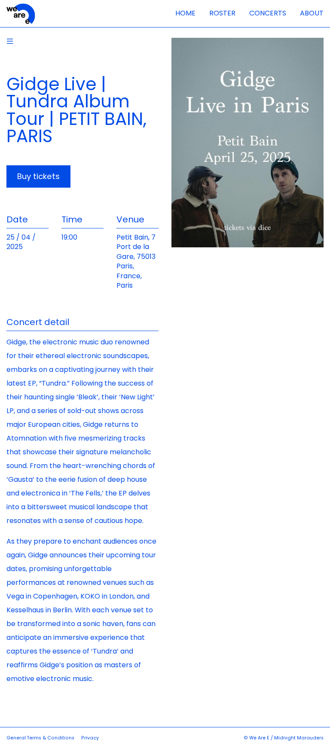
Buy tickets (38, 176)
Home (185, 13)
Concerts (267, 13)
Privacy (90, 738)
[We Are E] (20, 13)
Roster (222, 13)
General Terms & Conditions (40, 738)
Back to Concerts (9, 41)
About (312, 13)
